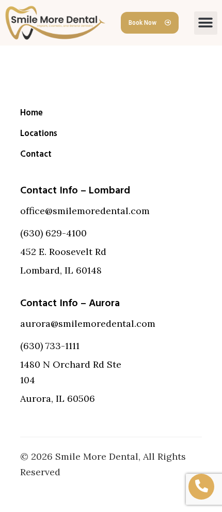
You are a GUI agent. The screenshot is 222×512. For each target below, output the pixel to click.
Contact (36, 154)
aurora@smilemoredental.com (87, 323)
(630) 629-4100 (53, 233)
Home (31, 113)
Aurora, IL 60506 (57, 398)
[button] (205, 23)
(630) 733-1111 (50, 346)
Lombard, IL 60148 (61, 270)
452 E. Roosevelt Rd (63, 252)
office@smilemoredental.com (85, 211)
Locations (38, 133)
